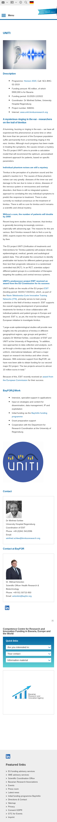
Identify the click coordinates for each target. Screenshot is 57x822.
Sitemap (12, 803)
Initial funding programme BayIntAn (24, 796)
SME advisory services (18, 775)
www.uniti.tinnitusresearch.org (34, 112)
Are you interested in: (18, 647)
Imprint (11, 817)
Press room (13, 789)
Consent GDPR (15, 810)
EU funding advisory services (21, 771)
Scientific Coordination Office (21, 778)
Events (11, 785)
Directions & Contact (17, 799)
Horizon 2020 (30, 81)
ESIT (46, 288)
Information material (17, 660)
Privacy (11, 806)
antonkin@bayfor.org (22, 596)
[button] (7, 608)
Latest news (13, 792)
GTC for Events (15, 813)
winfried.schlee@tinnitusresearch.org (23, 538)
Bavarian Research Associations (23, 782)
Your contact (13, 654)
